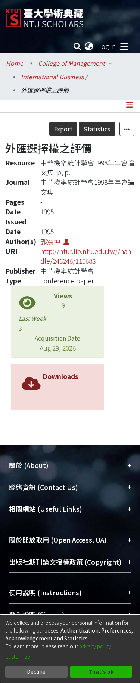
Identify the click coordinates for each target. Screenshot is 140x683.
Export (63, 128)
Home (14, 63)
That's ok (100, 671)
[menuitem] (89, 46)
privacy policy (95, 646)
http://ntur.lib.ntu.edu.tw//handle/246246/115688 (85, 256)
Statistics (97, 128)
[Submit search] (77, 46)
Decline (36, 671)
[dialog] (70, 649)
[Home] (44, 15)
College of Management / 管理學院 (75, 63)
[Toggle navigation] (123, 46)
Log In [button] (107, 46)
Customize (17, 656)
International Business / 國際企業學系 (58, 76)
